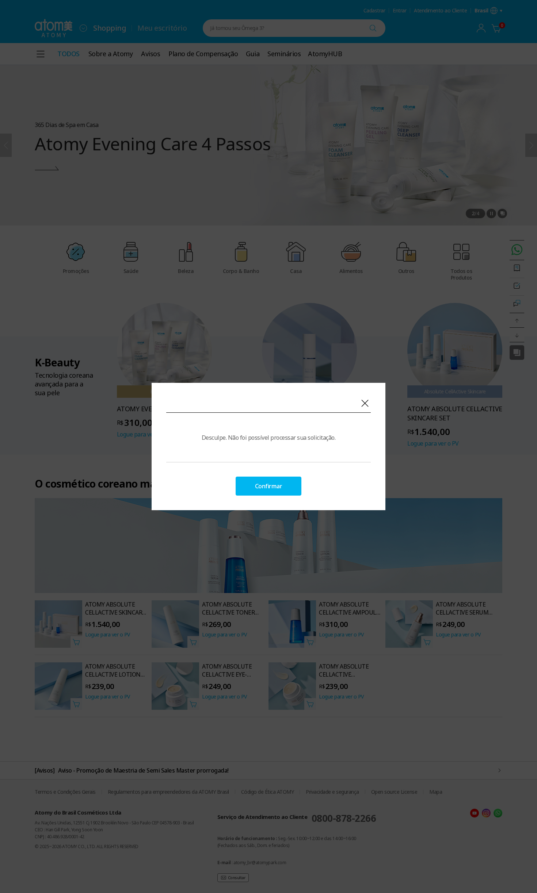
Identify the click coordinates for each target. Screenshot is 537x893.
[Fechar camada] (365, 403)
